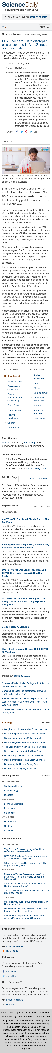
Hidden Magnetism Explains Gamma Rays (25, 742)
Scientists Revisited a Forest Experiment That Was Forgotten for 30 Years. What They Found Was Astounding (24, 701)
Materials (6, 442)
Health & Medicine (13, 376)
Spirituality (9, 812)
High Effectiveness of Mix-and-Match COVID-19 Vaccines (25, 650)
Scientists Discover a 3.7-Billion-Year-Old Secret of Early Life (25, 711)
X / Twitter (11, 975)
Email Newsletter (14, 946)
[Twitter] (21, 132)
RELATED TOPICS (11, 369)
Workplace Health (13, 785)
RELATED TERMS (37, 369)
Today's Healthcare (12, 416)
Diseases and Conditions (14, 388)
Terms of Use (43, 1016)
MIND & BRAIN (8, 799)
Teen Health (13, 427)
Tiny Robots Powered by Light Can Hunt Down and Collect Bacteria (24, 850)
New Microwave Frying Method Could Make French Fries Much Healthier (25, 910)
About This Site (8, 1012)
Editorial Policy (26, 1016)
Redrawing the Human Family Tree (21, 764)
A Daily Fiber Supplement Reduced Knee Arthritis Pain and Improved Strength (24, 916)
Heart (36, 383)
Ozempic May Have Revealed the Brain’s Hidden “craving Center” (24, 885)
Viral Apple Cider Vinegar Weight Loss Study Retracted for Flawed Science (25, 546)
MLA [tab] (23, 478)
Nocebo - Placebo (38, 412)
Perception (9, 808)
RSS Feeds (12, 950)
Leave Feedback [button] (14, 999)
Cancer (11, 422)
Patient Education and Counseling (14, 397)
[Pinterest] (26, 132)
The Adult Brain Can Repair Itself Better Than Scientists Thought (26, 891)
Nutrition (8, 826)
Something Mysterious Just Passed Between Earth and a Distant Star (24, 692)
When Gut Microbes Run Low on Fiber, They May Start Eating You (26, 864)
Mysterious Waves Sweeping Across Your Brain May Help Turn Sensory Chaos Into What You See (24, 877)
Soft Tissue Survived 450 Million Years (23, 751)
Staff (21, 1012)
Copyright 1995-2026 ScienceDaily (20, 1020)
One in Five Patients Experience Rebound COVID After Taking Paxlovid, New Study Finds (24, 573)
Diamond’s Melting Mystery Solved (21, 768)
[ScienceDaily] (20, 4)
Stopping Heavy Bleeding (15, 626)
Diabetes (8, 794)
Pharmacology (14, 409)
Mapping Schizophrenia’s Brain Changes (24, 759)
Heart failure (40, 418)
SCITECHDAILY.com (22, 676)
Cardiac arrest (40, 392)
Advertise (44, 1012)
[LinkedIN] (31, 132)
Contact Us (11, 1004)
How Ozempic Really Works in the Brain (24, 755)
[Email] (35, 132)
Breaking (7, 722)
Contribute (31, 1012)
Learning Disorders (13, 803)
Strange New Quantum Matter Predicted (23, 738)
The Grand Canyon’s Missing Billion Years (25, 746)
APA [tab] (32, 478)
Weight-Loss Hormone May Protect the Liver (25, 729)
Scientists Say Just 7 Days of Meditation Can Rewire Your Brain (26, 903)
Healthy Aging (11, 821)
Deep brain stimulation (39, 399)
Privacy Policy (9, 1016)
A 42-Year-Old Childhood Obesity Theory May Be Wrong (25, 520)
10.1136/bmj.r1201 (37, 468)
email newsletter (38, 16)
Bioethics (38, 405)
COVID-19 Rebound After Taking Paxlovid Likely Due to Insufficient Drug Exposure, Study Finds (24, 601)
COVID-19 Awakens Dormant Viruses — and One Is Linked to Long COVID (26, 857)
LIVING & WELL (8, 817)
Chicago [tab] (43, 478)
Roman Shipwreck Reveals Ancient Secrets (25, 733)
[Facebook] (17, 132)
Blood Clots (13, 405)
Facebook (11, 971)
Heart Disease (14, 381)
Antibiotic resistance (39, 377)
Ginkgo (37, 388)
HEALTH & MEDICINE (10, 781)
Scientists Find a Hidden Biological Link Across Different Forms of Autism (25, 685)
